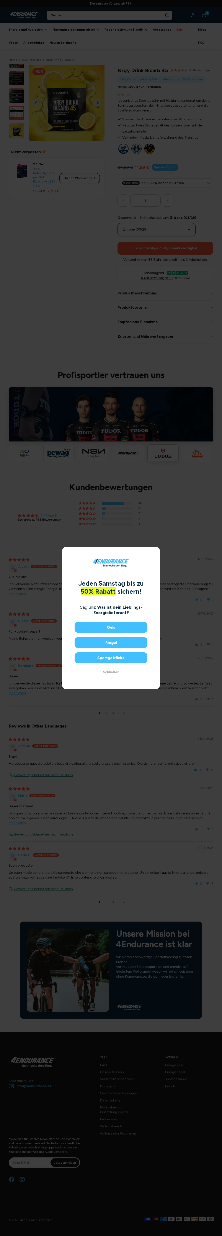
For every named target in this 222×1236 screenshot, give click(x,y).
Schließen (111, 672)
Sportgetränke (111, 657)
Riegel (111, 642)
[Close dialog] (155, 552)
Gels (111, 627)
